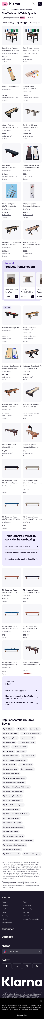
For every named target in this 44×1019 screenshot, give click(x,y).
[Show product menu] (40, 14)
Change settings (22, 1015)
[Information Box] (13, 23)
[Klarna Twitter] (27, 966)
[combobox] (34, 23)
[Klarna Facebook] (7, 966)
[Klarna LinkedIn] (17, 966)
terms (14, 882)
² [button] (10, 97)
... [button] (9, 10)
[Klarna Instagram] (37, 966)
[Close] (41, 1001)
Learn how (29, 18)
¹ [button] (7, 59)
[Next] (38, 285)
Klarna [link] (4, 10)
